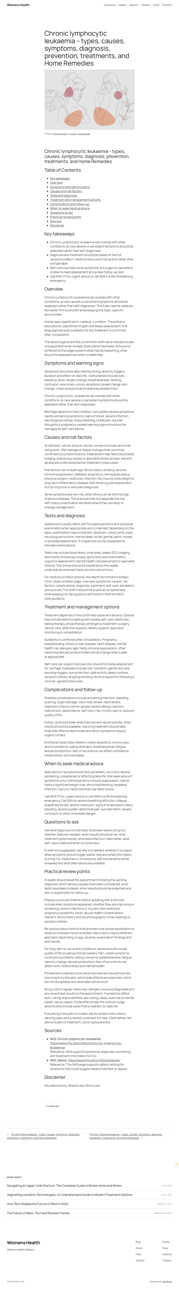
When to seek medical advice (70, 208)
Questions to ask (61, 213)
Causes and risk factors (66, 191)
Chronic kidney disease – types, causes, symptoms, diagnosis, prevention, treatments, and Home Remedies (43, 1136)
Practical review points (65, 217)
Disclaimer (57, 225)
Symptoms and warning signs (70, 187)
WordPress (167, 1281)
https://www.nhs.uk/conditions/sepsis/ (94, 1060)
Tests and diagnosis (63, 195)
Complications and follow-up (69, 204)
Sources (56, 221)
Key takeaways (60, 178)
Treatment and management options (75, 200)
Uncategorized (83, 133)
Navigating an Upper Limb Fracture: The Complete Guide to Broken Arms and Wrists (64, 1185)
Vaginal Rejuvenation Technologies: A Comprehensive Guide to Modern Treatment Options (69, 1194)
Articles (73, 133)
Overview (56, 182)
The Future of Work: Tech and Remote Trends (38, 1213)
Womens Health (18, 5)
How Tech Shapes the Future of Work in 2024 (37, 1204)
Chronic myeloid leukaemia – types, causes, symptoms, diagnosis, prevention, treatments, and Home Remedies (126, 1136)
